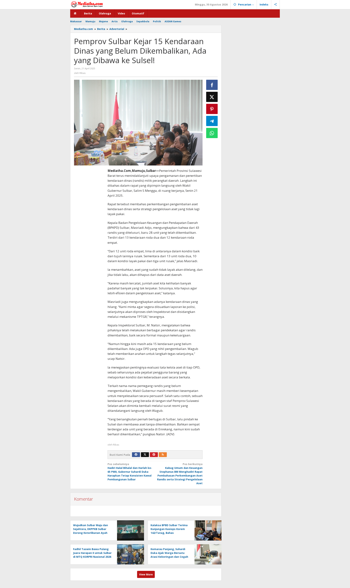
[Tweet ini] (212, 97)
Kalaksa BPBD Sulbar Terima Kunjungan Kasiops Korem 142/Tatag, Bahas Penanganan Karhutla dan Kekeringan (169, 532)
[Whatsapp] (212, 133)
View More (146, 574)
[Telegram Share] (212, 121)
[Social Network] (275, 4)
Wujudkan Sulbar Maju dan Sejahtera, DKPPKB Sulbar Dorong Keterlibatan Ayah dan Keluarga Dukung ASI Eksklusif (90, 532)
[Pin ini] (212, 109)
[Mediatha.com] (86, 4)
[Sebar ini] (212, 85)
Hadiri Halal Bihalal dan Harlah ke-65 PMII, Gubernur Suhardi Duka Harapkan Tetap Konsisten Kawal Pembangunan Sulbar (130, 471)
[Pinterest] (154, 454)
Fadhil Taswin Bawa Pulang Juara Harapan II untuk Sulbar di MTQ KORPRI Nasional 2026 (92, 552)
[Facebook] (136, 454)
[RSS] (163, 454)
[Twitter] (145, 454)
